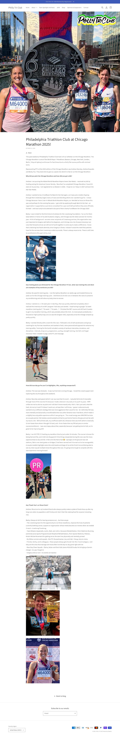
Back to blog (61, 696)
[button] (34, 8)
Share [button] (30, 153)
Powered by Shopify (107, 731)
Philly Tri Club (99, 731)
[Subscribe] (75, 713)
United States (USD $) (15, 730)
